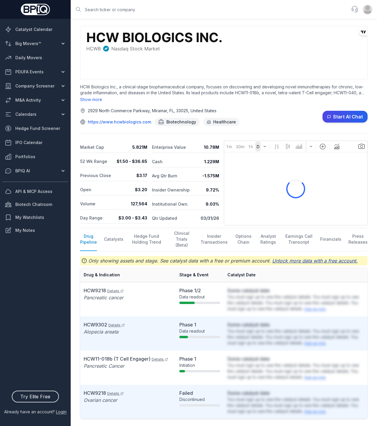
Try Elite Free (35, 396)
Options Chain (243, 239)
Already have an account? (35, 411)
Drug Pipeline (88, 239)
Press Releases (358, 239)
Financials (330, 239)
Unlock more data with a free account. (315, 261)
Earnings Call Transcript (298, 239)
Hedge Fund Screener (37, 128)
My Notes (25, 230)
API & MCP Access (33, 191)
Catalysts (113, 239)
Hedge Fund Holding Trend (146, 239)
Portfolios (25, 156)
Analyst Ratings (268, 239)
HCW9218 (101, 290)
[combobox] (209, 9)
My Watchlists (29, 217)
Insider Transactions (214, 239)
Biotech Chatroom (33, 204)
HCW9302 (102, 325)
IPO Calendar (28, 142)
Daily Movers (28, 57)
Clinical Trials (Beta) (181, 239)
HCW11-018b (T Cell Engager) (124, 359)
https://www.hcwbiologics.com (119, 121)
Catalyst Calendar (33, 29)
